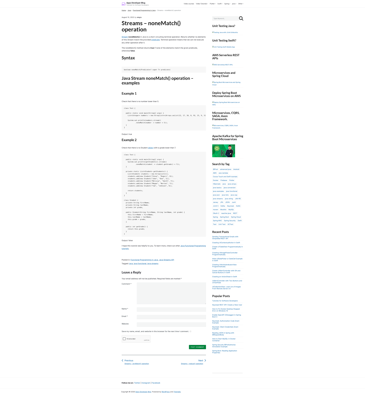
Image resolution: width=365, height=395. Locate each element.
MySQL (231, 210)
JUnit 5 (215, 206)
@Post (215, 169)
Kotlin (238, 206)
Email (125, 316)
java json (216, 195)
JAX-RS (238, 199)
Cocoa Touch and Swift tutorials (225, 177)
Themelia (177, 392)
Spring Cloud (236, 217)
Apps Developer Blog (143, 392)
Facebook (156, 383)
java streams (152, 263)
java (131, 263)
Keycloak (230, 206)
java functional (140, 263)
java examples (218, 191)
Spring (226, 4)
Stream (125, 37)
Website (125, 324)
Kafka (223, 206)
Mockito (223, 210)
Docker (215, 180)
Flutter (212, 4)
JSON (227, 202)
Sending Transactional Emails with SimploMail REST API (225, 237)
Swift (219, 4)
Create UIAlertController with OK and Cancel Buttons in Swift (226, 271)
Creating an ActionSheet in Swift (224, 277)
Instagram (146, 383)
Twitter (137, 383)
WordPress (166, 392)
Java (233, 4)
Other (240, 4)
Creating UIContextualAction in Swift (226, 243)
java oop (234, 195)
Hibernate (216, 184)
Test (214, 224)
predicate (155, 40)
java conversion (230, 188)
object (151, 148)
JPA (221, 202)
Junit (234, 202)
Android (236, 169)
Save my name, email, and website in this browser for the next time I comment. (155, 331)
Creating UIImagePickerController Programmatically (225, 254)
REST (235, 213)
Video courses (189, 4)
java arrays (232, 184)
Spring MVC (217, 221)
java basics (217, 188)
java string (229, 199)
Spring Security (230, 221)
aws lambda (223, 173)
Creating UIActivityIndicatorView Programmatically (224, 266)
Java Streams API (166, 260)
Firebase (224, 180)
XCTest (230, 224)
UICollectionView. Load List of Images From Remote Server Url (226, 288)
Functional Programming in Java (144, 260)
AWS (215, 173)
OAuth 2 (216, 213)
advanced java (225, 169)
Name (125, 309)
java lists (225, 195)
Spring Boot (224, 217)
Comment (126, 284)
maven (215, 210)
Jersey (215, 202)
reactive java (226, 213)
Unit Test (222, 224)
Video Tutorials (201, 4)
